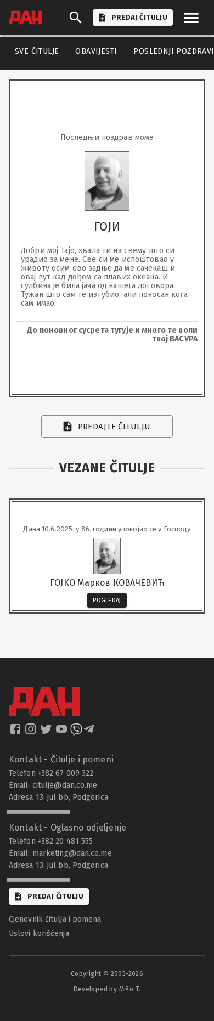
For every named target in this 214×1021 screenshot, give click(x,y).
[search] (75, 17)
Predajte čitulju (114, 426)
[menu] (191, 18)
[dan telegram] (90, 732)
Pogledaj (107, 600)
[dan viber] (76, 732)
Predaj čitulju (55, 896)
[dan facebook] (16, 732)
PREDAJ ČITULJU (139, 17)
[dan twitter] (47, 732)
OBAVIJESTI (96, 51)
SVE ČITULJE (37, 51)
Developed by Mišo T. (107, 989)
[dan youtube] (62, 732)
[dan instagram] (32, 732)
